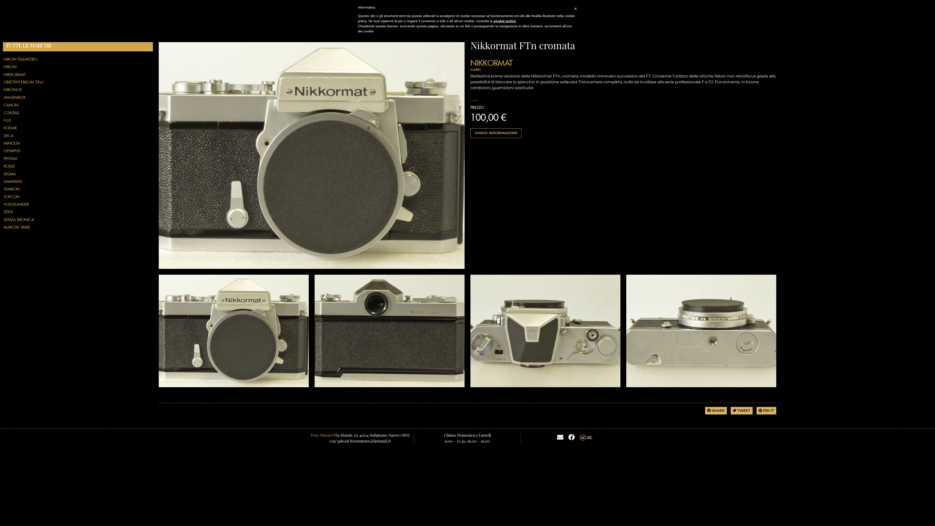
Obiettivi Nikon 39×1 (24, 82)
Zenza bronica (19, 219)
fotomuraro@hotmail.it (370, 440)
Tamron (12, 189)
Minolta (12, 143)
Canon (11, 105)
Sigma (10, 174)
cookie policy (505, 21)
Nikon (10, 66)
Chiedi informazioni (496, 133)
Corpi (475, 70)
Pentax (10, 158)
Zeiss (8, 212)
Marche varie (17, 227)
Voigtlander (16, 204)
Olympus (12, 150)
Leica (8, 135)
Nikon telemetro (20, 59)
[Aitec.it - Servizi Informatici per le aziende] (586, 437)
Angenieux (14, 97)
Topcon (11, 196)
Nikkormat (15, 74)
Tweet (743, 410)
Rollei (9, 166)
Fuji (7, 120)
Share (718, 410)
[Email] (560, 437)
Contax (11, 112)
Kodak (10, 128)
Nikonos (13, 89)
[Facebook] (571, 437)
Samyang (13, 181)
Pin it (768, 410)
